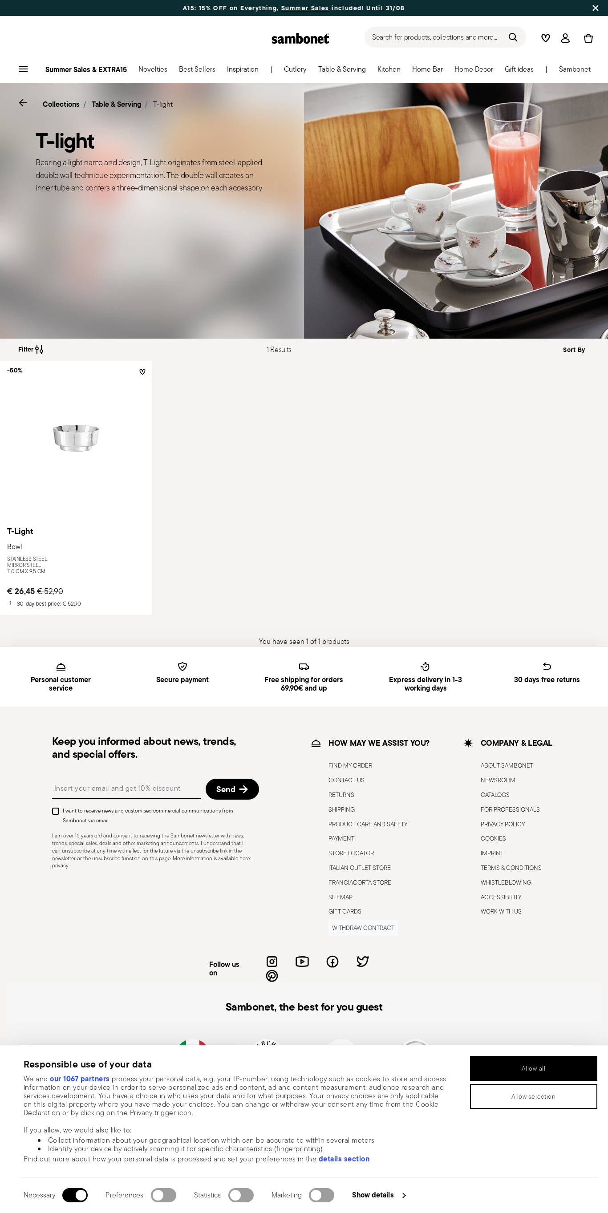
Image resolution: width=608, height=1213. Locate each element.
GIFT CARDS (344, 911)
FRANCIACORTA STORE (359, 882)
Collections (61, 104)
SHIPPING (341, 809)
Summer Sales (272, 8)
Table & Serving (116, 104)
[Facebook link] (332, 961)
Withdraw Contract (363, 927)
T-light (163, 104)
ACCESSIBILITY (501, 896)
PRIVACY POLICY (503, 823)
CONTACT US (346, 780)
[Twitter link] (363, 961)
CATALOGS (495, 794)
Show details (372, 1194)
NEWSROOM (498, 780)
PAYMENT (341, 838)
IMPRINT (492, 853)
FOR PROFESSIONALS (510, 809)
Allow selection (533, 1096)
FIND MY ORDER (350, 765)
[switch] (163, 1195)
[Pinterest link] (272, 976)
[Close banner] (595, 8)
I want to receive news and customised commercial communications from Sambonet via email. (148, 815)
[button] (153, 72)
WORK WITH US (501, 911)
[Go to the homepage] (300, 38)
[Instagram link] (272, 961)
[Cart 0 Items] (586, 38)
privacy (60, 865)
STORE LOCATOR (351, 853)
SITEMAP (340, 896)
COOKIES (493, 838)
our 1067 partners (80, 1078)
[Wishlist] (141, 375)
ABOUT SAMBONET (507, 765)
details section (344, 1158)
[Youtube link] (302, 961)
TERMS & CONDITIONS (511, 867)
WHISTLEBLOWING (506, 882)
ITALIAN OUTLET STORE (359, 867)
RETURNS (341, 794)
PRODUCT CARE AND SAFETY (367, 823)
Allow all (533, 1068)
